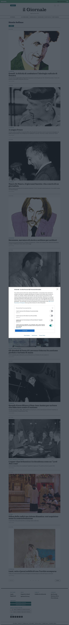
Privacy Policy (42, 335)
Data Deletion (27, 335)
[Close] (58, 289)
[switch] (51, 311)
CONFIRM (24, 330)
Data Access (34, 335)
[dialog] (34, 312)
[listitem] (34, 308)
